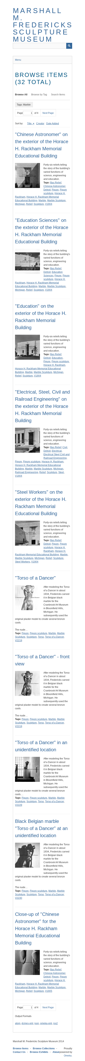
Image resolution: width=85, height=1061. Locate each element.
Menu (18, 59)
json (36, 1023)
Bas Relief (55, 182)
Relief (29, 204)
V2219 (18, 640)
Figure (55, 189)
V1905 (48, 991)
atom (17, 1023)
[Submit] (69, 46)
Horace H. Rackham (54, 365)
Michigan (20, 204)
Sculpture (39, 204)
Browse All (21, 94)
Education (57, 358)
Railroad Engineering (26, 472)
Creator (40, 123)
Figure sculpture (60, 361)
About (56, 1052)
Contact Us (19, 1052)
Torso (41, 636)
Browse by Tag (39, 94)
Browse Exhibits (39, 1052)
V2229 (18, 805)
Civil (64, 447)
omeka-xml (46, 1023)
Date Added (52, 123)
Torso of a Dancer (54, 636)
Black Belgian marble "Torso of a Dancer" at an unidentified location (41, 828)
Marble (42, 200)
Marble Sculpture (56, 200)
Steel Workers (22, 561)
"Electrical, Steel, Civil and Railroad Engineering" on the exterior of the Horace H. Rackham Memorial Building (42, 406)
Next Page (48, 113)
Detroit (47, 189)
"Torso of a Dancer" (35, 578)
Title (29, 123)
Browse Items (20, 1048)
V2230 (18, 898)
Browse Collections (44, 1048)
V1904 (48, 204)
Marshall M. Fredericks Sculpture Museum (43, 25)
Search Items (58, 94)
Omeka (68, 1055)
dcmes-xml (27, 1023)
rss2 (55, 1023)
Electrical (57, 451)
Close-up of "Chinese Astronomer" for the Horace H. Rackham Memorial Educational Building (37, 928)
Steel (61, 472)
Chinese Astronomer (54, 186)
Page (20, 113)
